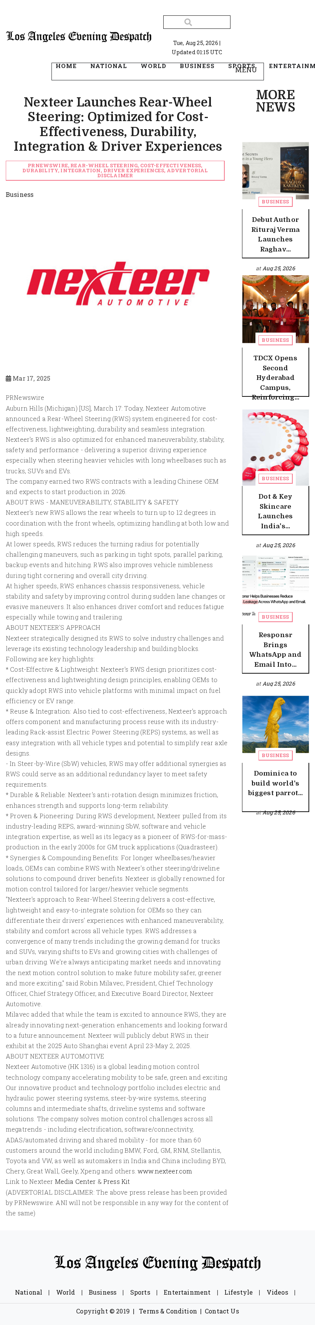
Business (275, 201)
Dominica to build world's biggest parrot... (275, 783)
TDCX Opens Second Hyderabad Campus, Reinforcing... (275, 378)
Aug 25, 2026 (278, 268)
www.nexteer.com (165, 1171)
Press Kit (116, 1181)
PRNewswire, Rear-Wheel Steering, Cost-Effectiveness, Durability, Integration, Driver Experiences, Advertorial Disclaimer (115, 170)
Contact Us (222, 1311)
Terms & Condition (168, 1311)
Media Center (75, 1181)
